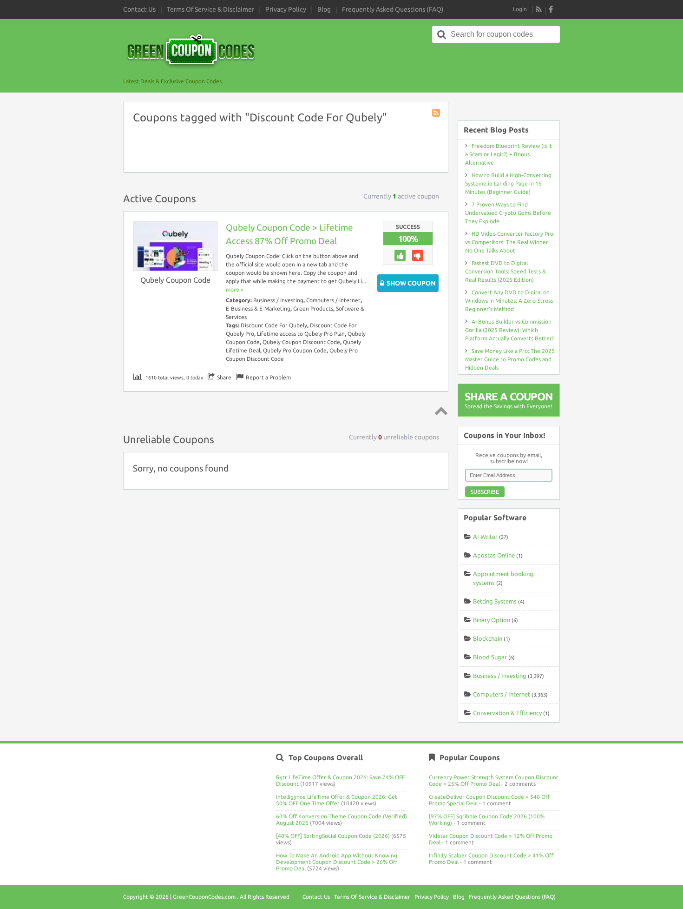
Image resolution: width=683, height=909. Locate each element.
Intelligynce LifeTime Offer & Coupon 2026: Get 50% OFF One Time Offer (336, 800)
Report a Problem (268, 377)
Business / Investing (278, 300)
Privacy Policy (285, 9)
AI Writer (485, 536)
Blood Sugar (490, 657)
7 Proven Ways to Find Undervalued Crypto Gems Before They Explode (508, 212)
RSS (539, 9)
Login (520, 9)
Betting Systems (495, 601)
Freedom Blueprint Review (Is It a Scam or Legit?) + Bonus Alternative (508, 154)
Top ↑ (439, 410)
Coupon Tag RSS (436, 113)
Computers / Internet (333, 300)
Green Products (313, 308)
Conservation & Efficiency (507, 713)
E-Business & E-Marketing (258, 308)
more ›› (234, 289)
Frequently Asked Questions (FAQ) (393, 9)
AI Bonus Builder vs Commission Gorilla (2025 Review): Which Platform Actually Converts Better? (509, 329)
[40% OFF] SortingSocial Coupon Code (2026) (333, 836)
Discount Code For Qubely (274, 325)
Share (224, 377)
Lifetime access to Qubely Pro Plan (301, 334)
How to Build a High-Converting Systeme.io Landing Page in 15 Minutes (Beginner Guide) (508, 183)
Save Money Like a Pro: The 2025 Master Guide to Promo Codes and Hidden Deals (510, 359)
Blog (324, 9)
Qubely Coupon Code (175, 280)
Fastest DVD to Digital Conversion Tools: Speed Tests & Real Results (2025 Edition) (505, 271)
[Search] (442, 34)
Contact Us (139, 9)
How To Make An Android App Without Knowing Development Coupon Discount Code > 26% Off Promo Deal (336, 861)
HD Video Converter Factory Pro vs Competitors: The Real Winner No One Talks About (509, 242)
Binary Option (491, 620)
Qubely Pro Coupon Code (295, 350)
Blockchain (487, 638)
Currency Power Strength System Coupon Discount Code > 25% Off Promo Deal (493, 780)
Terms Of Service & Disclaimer (210, 9)
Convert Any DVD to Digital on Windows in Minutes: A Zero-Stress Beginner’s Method (509, 300)
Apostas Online (494, 555)
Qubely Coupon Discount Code (301, 342)
